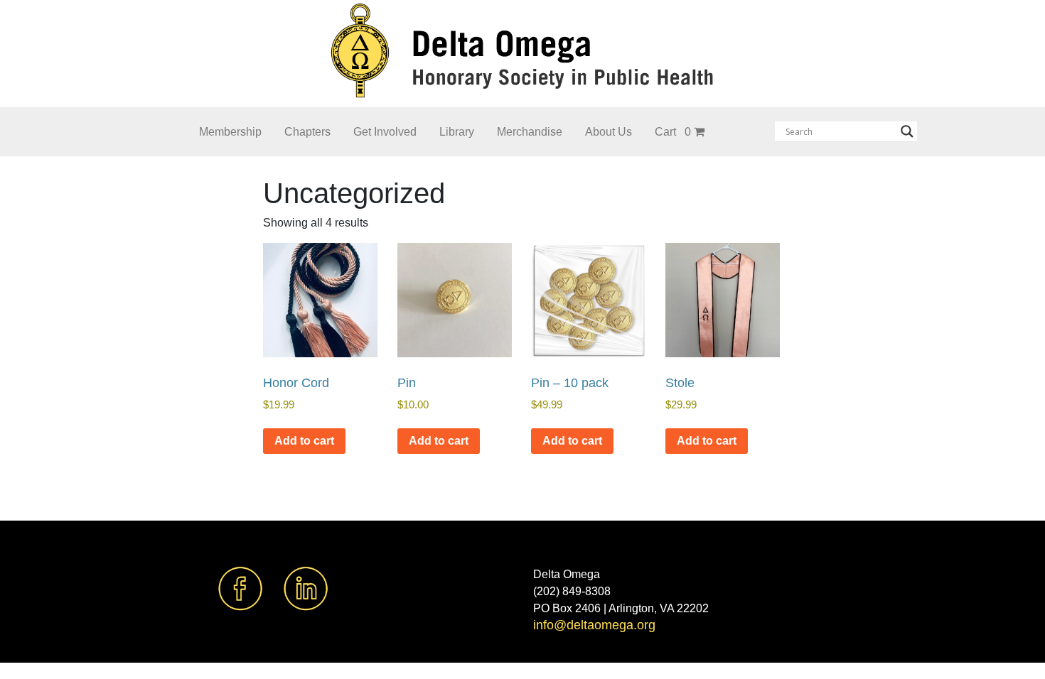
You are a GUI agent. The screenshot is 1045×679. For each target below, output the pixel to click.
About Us (608, 132)
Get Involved (385, 132)
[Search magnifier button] (907, 131)
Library (456, 132)
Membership (230, 132)
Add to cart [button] (304, 441)
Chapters (307, 132)
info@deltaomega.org (594, 625)
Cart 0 (673, 132)
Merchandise (529, 132)
